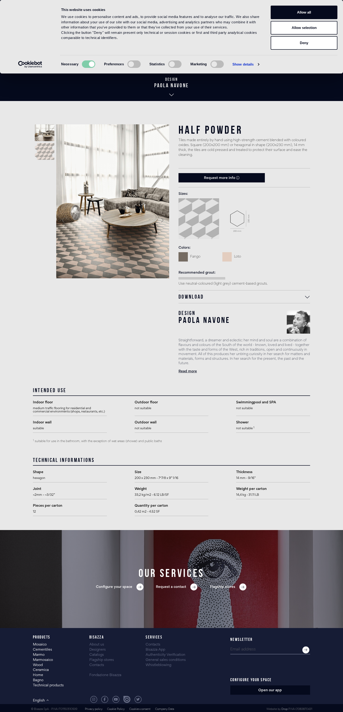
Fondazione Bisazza (105, 675)
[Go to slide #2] (44, 151)
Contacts (96, 665)
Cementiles (42, 649)
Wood (38, 665)
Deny (304, 43)
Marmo (39, 654)
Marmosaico (43, 660)
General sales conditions (166, 660)
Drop (284, 709)
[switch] (134, 64)
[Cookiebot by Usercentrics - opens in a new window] (30, 64)
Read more (187, 371)
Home (38, 675)
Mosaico (40, 644)
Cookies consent (139, 709)
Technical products (48, 685)
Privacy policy (93, 709)
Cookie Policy (116, 709)
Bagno (38, 680)
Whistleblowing (158, 665)
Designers (97, 649)
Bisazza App (155, 649)
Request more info (220, 178)
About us (96, 644)
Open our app (270, 690)
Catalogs (96, 654)
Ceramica (41, 670)
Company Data (164, 709)
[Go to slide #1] (44, 132)
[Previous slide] (63, 220)
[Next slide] (162, 220)
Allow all (304, 12)
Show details (243, 64)
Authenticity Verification (165, 654)
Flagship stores (101, 660)
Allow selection (304, 28)
